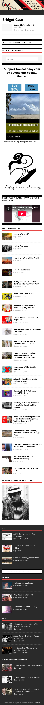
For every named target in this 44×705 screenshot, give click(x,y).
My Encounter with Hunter (23, 583)
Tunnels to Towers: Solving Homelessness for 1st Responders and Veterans (24, 355)
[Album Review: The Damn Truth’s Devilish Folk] (7, 641)
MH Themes (36, 703)
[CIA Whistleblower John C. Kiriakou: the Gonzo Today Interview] (7, 694)
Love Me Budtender (21, 270)
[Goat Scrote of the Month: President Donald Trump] (7, 346)
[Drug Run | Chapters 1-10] (7, 600)
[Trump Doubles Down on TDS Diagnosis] (7, 322)
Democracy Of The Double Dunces (24, 368)
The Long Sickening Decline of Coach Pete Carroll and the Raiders (26, 405)
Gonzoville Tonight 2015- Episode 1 (24, 26)
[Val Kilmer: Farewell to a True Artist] (7, 473)
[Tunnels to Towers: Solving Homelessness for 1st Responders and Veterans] (7, 358)
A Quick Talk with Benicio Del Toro (26, 677)
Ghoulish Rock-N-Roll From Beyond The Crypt (24, 392)
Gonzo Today (31, 30)
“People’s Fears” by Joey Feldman (26, 558)
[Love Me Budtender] (7, 274)
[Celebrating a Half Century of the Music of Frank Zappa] (7, 629)
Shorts (5, 577)
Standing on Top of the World (26, 258)
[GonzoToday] (22, 9)
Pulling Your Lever (21, 246)
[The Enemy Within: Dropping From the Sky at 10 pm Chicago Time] (7, 435)
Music (5, 619)
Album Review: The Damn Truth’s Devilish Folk (26, 637)
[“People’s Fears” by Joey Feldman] (7, 562)
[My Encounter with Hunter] (7, 588)
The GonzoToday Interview (14, 660)
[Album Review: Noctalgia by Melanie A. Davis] (7, 383)
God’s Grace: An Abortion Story (25, 607)
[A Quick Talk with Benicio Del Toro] (7, 682)
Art (4, 528)
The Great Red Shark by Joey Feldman (24, 547)
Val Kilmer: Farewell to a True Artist (25, 469)
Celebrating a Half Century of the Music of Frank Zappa (25, 625)
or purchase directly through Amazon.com (20, 142)
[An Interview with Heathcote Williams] (7, 670)
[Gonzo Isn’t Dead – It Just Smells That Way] (7, 334)
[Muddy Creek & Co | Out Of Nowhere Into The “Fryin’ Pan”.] (7, 286)
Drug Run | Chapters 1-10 (23, 595)
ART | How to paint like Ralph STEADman (24, 535)
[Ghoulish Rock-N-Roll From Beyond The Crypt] (7, 395)
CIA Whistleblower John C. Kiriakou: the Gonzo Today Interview (26, 690)
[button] (40, 12)
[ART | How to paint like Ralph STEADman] (7, 539)
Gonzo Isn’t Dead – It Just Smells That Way (27, 330)
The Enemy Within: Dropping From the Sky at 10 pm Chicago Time (26, 432)
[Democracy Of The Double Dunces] (7, 372)
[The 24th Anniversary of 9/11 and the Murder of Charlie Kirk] (7, 449)
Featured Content (11, 228)
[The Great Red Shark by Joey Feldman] (7, 550)
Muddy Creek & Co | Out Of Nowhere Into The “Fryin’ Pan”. (26, 283)
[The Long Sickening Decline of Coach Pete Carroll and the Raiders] (7, 407)
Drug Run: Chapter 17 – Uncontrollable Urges (23, 457)
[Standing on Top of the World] (7, 262)
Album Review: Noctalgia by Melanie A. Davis (25, 380)
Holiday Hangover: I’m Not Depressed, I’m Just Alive (24, 306)
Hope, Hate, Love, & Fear (23, 293)
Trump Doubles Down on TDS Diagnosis (25, 318)
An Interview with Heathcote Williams (27, 665)
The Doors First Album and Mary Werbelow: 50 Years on (25, 649)
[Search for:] (22, 59)
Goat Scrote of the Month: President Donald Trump (24, 342)
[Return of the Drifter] (7, 239)
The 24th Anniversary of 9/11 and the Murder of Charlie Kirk (27, 445)
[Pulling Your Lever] (7, 250)
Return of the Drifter (22, 234)
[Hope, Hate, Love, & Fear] (7, 298)
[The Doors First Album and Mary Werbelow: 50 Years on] (7, 653)
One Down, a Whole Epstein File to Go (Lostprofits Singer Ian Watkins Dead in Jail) (26, 419)
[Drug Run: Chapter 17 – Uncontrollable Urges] (7, 461)
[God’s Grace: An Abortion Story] (7, 611)
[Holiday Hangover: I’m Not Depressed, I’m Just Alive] (7, 310)
